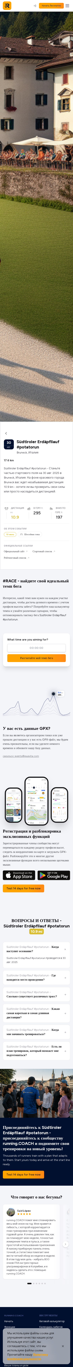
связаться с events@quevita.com (21, 756)
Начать (8, 1321)
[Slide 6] (45, 1283)
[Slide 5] (42, 1283)
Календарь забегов (51, 1327)
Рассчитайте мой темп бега (36, 658)
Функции (9, 1327)
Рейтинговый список (15, 557)
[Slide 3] (36, 1283)
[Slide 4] (39, 1283)
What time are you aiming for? (27, 639)
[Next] (65, 1244)
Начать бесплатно (51, 5)
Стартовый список (42, 551)
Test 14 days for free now (23, 888)
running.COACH (13, 1315)
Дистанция (17, 508)
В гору (37, 508)
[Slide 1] (29, 1283)
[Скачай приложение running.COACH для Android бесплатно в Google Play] (53, 875)
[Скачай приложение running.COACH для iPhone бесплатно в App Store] (19, 875)
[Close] (63, 1346)
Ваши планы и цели (16, 1365)
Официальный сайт (14, 551)
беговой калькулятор (52, 1321)
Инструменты (48, 1315)
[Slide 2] (33, 1283)
